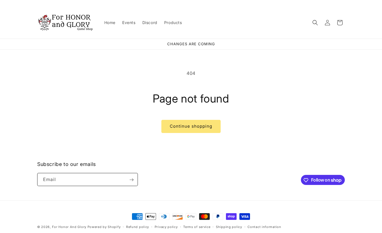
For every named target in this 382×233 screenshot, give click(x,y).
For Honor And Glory (69, 227)
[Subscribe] (131, 179)
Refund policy (137, 227)
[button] (315, 22)
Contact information (264, 227)
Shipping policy (229, 227)
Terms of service (196, 227)
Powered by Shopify (104, 227)
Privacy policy (166, 227)
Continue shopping (191, 126)
